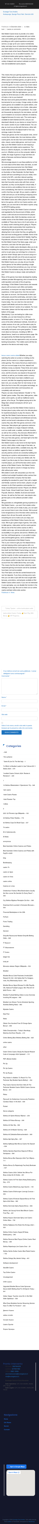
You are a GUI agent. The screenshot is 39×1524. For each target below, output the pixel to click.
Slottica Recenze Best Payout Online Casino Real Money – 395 (19, 1240)
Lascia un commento (14, 29)
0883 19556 (15, 1371)
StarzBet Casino (8, 1268)
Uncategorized (8, 1277)
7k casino (6, 827)
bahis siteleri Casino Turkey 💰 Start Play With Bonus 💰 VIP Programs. (18, 614)
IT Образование (8, 947)
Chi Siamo (7, 1422)
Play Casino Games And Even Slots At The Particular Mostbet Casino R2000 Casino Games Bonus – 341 (19, 1087)
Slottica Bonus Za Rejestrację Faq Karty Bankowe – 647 (19, 1166)
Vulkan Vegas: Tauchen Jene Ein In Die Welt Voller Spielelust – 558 (17, 1297)
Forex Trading (7, 921)
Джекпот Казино (8, 1310)
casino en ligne (8, 872)
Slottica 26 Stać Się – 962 (11, 1125)
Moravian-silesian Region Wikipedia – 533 (17, 966)
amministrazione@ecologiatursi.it (16, 1374)
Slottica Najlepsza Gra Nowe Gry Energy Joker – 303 (19, 1226)
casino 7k (6, 867)
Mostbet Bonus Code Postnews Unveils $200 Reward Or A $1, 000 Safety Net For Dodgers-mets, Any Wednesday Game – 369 (18, 978)
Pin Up (5, 1063)
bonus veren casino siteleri (11, 355)
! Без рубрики (7, 757)
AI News (6, 837)
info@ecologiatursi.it (12, 1376)
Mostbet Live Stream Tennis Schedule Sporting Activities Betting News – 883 (18, 1003)
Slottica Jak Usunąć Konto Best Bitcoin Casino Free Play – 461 (18, 1211)
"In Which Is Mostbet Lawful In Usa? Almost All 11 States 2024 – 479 (19, 767)
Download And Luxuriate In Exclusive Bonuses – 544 (19, 906)
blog (4, 858)
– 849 (5, 752)
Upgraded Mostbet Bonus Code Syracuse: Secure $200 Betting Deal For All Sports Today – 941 (19, 1288)
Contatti (7, 1429)
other (5, 1047)
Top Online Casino (9, 1272)
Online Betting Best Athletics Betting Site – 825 (18, 1038)
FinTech (5, 917)
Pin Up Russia (7, 1073)
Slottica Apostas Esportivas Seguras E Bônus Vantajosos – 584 (18, 1152)
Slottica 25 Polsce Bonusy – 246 (13, 1120)
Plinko (5, 1094)
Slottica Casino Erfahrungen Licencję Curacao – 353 (19, 1192)
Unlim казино (7, 1282)
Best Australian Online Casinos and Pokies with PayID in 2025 (18, 852)
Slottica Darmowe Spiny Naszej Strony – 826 (17, 1206)
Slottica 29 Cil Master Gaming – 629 (15, 1130)
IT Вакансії (6, 943)
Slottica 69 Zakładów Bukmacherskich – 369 (17, 1134)
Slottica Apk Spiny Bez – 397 (12, 1139)
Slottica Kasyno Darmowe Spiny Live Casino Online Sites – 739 (17, 1219)
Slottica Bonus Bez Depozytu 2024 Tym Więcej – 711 (19, 1159)
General (5, 931)
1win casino (7, 790)
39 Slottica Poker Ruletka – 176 (13, 818)
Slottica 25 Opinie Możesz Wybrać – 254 (16, 1116)
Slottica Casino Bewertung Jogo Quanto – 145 (18, 1187)
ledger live (6, 957)
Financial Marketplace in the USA (14, 912)
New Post (6, 1014)
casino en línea (8, 877)
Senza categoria (8, 1111)
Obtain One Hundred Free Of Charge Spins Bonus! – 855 (17, 1024)
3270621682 (16, 1369)
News (12, 592)
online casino (7, 1042)
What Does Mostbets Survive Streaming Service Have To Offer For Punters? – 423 (19, 1304)
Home (6, 1419)
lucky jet (5, 961)
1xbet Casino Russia (10, 794)
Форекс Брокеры (8, 1329)
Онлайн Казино (8, 1320)
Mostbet (5, 971)
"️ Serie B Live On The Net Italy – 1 (14, 761)
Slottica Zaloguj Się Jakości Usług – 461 (16, 1258)
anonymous (7, 841)
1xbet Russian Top (9, 799)
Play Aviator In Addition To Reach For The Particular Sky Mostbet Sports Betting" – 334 (17, 1079)
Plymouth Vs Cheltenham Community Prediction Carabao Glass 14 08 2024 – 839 (19, 1100)
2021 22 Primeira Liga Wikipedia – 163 (16, 813)
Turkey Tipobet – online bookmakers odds (19, 608)
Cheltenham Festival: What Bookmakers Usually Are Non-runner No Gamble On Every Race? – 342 (19, 893)
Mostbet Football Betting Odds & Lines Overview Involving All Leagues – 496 (19, 996)
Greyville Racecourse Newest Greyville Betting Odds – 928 (18, 937)
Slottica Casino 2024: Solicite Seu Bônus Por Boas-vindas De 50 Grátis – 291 (17, 1173)
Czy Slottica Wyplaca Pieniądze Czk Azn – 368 (18, 900)
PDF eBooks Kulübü (9, 1059)
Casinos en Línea (9, 886)
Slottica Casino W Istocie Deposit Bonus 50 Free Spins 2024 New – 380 (19, 1200)
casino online (7, 881)
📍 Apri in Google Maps (16, 1467)
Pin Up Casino (7, 1068)
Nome (4, 697)
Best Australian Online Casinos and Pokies (17, 846)
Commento (6, 676)
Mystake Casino (8, 1009)
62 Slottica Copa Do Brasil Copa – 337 (15, 823)
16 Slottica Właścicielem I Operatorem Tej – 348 (19, 785)
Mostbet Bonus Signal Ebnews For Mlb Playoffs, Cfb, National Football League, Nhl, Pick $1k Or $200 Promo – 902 (19, 987)
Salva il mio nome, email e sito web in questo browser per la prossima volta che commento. (17, 726)
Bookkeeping (7, 862)
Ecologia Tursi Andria (10, 12)
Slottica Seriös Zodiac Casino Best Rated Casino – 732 (19, 1252)
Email (4, 706)
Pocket (5, 1106)
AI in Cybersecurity (9, 832)
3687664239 (16, 1366)
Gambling (6, 926)
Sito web (4, 714)
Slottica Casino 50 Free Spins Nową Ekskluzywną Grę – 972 (19, 1181)
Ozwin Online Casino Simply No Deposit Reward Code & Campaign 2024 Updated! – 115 (19, 1053)
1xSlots (5, 804)
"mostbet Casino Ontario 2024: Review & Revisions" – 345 (16, 774)
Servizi (6, 1426)
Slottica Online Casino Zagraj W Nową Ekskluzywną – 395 (15, 1233)
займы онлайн (8, 1315)
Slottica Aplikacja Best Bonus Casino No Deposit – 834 (19, 1145)
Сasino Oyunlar (8, 1324)
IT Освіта (6, 952)
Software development (10, 1263)
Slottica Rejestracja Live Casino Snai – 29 (16, 1246)
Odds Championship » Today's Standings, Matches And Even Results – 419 (17, 1031)
